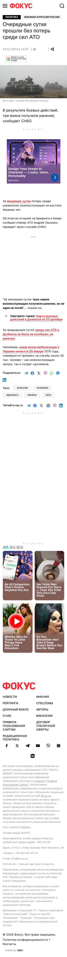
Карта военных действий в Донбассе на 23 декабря (36, 317)
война (33, 395)
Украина (43, 388)
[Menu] (5, 6)
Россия (23, 388)
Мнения (42, 696)
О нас (7, 715)
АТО (49, 395)
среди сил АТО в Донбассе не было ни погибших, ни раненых (31, 334)
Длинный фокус (16, 709)
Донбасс (13, 395)
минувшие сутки (19, 201)
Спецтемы (44, 703)
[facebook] (7, 745)
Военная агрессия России (41, 17)
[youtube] (38, 745)
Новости (10, 696)
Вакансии (44, 715)
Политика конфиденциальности (25, 939)
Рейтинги (10, 703)
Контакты (9, 944)
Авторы (42, 709)
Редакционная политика (15, 737)
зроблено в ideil (14, 950)
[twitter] (17, 745)
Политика (11, 17)
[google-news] (58, 745)
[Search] (62, 6)
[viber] (48, 745)
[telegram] (27, 745)
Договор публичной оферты (45, 725)
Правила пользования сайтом (14, 725)
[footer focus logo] (19, 686)
